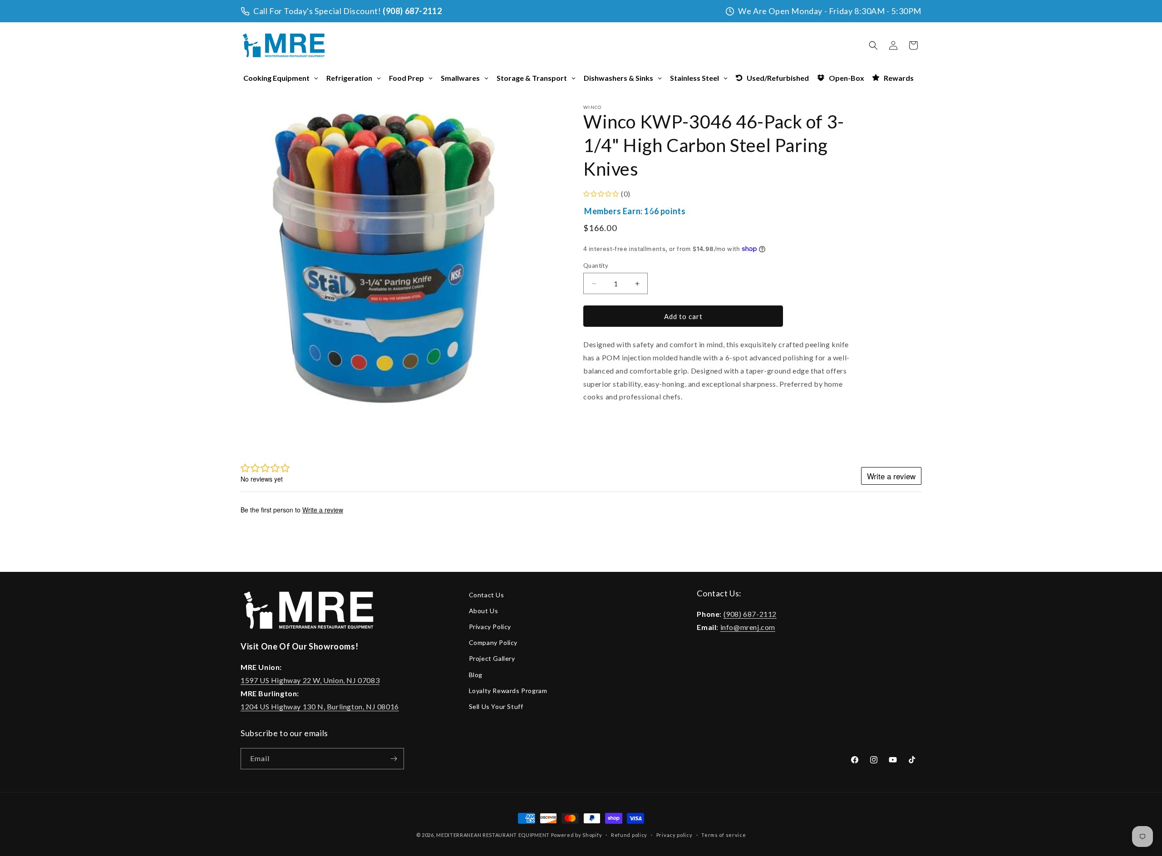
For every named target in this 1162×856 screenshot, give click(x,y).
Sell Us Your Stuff (496, 706)
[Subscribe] (394, 758)
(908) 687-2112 (412, 11)
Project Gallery (492, 658)
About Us (483, 611)
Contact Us (486, 595)
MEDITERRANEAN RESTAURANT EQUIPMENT (493, 835)
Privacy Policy (490, 626)
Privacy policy (674, 834)
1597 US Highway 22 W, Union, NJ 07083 (310, 680)
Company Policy (493, 642)
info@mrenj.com (747, 627)
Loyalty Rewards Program (508, 690)
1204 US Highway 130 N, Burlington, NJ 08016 (320, 706)
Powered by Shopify (576, 835)
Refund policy (629, 834)
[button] (873, 45)
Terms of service (723, 834)
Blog (476, 675)
